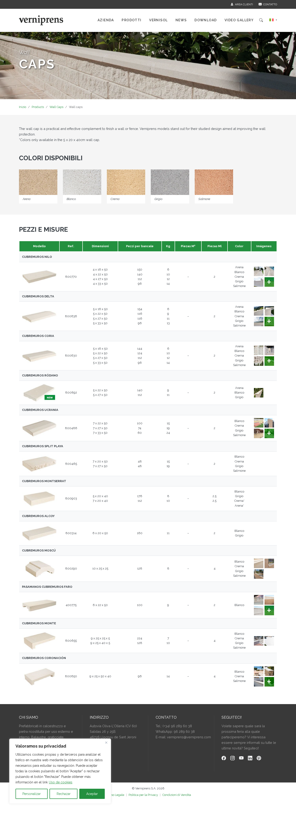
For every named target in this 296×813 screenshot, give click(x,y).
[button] (273, 20)
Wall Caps (56, 107)
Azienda (106, 20)
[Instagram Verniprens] (232, 758)
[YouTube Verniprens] (241, 758)
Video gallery (239, 20)
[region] (60, 771)
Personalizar (31, 794)
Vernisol (158, 20)
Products (38, 107)
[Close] (106, 742)
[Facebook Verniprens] (224, 758)
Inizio (22, 107)
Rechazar (64, 794)
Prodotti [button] (131, 20)
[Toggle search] (261, 20)
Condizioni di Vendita (176, 795)
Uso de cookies (60, 782)
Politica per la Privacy (143, 795)
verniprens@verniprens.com (189, 737)
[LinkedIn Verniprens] (250, 758)
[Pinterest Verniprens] (259, 758)
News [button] (181, 20)
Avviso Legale (114, 795)
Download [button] (205, 20)
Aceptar (92, 794)
